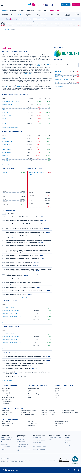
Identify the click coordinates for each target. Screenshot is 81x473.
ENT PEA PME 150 (7, 161)
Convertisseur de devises (47, 410)
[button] (2, 4)
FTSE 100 (4, 110)
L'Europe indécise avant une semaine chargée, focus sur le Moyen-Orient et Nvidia (28, 372)
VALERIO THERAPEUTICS (61, 79)
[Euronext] (66, 53)
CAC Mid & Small (7, 152)
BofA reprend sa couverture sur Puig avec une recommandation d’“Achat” (25, 290)
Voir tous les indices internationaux (10, 127)
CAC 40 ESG (27, 74)
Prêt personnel (31, 425)
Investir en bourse (59, 423)
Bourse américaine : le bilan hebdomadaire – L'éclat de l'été (22, 255)
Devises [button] (58, 14)
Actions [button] (12, 14)
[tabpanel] (27, 255)
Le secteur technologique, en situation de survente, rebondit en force (24, 228)
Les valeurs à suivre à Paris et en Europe (18, 368)
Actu (45, 11)
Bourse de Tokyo (6, 399)
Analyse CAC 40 (6, 394)
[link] (3, 441)
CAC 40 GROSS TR (7, 141)
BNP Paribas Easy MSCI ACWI (10, 308)
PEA (56, 425)
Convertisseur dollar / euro (48, 412)
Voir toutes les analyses (26, 297)
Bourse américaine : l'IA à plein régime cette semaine (20, 287)
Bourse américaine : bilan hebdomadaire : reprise (19, 265)
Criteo (29, 396)
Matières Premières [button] (67, 15)
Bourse (5, 11)
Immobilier (30, 11)
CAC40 (38, 64)
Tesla (29, 392)
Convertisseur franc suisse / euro (69, 412)
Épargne (13, 11)
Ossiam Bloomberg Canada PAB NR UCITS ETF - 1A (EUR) (17, 310)
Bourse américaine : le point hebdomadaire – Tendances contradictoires (25, 232)
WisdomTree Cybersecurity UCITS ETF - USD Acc (16, 313)
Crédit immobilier (32, 423)
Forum (77, 14)
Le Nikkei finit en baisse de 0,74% (16, 377)
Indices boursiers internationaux (29, 410)
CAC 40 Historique (6, 392)
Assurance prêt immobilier (61, 421)
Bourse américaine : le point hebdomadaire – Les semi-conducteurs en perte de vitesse (27, 236)
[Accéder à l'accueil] (2, 29)
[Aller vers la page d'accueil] (41, 5)
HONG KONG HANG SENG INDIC (36, 173)
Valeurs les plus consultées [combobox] (63, 65)
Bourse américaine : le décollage (14, 279)
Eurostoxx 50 (58, 388)
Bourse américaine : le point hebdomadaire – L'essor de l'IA (22, 217)
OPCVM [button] (46, 14)
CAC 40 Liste (5, 390)
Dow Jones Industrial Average (18, 66)
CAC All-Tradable (7, 149)
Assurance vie (31, 421)
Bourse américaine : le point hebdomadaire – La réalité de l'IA (22, 258)
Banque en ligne (6, 421)
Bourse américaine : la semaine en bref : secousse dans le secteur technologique (23, 283)
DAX (48, 64)
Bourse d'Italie (5, 403)
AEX (3, 121)
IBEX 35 (4, 123)
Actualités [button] (5, 14)
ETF (7, 86)
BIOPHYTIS (58, 71)
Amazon (30, 397)
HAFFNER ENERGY (60, 77)
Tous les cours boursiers (8, 412)
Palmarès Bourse (25, 412)
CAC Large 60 (6, 144)
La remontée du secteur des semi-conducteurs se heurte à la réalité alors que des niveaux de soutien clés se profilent (28, 251)
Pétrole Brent (58, 74)
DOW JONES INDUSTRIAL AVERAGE (11, 101)
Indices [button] (19, 14)
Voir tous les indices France (8, 164)
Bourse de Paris (6, 388)
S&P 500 (32, 66)
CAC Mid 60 (5, 155)
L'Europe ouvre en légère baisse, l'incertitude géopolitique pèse (25, 356)
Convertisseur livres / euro (67, 410)
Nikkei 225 (5, 112)
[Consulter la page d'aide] (59, 4)
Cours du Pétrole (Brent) (27, 414)
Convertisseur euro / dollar (48, 414)
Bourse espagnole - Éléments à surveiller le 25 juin (19, 262)
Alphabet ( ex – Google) (34, 394)
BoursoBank (54, 11)
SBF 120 (4, 147)
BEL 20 (4, 118)
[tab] (4, 214)
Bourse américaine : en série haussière (16, 294)
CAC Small (5, 158)
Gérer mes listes (59, 86)
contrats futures (17, 86)
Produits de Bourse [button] (28, 15)
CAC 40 (3, 22)
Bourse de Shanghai (7, 401)
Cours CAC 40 (5, 414)
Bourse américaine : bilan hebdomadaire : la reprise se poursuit (23, 220)
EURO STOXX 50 (6, 115)
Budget (21, 11)
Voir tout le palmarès (7, 323)
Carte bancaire (5, 425)
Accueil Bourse (5, 410)
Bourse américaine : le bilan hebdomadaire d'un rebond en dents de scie (25, 224)
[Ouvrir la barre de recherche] (57, 4)
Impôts (39, 11)
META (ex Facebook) (33, 388)
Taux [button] (52, 14)
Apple (29, 390)
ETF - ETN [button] (38, 15)
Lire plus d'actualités (7, 380)
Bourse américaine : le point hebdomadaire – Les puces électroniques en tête (25, 246)
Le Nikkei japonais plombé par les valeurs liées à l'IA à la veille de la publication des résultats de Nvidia (26, 364)
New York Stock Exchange (8, 396)
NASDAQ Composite (42, 66)
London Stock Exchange (8, 397)
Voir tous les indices (7, 349)
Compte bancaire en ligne (8, 423)
